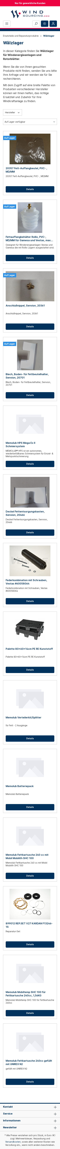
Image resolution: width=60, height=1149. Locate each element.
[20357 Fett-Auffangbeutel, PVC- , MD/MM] (30, 149)
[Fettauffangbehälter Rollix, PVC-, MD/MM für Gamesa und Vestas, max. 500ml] (30, 217)
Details (30, 189)
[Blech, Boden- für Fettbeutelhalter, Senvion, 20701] (30, 355)
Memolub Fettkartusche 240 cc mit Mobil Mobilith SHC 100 (27, 856)
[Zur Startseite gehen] (30, 14)
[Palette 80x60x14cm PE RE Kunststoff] (30, 629)
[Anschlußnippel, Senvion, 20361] (30, 286)
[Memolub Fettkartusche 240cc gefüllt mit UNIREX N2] (30, 1041)
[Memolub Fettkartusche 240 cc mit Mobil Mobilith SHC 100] (30, 835)
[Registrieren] (44, 24)
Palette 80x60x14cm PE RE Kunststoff (29, 648)
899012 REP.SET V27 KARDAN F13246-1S (29, 925)
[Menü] (6, 24)
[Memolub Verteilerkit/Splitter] (30, 698)
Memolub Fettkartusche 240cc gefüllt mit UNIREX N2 (29, 1062)
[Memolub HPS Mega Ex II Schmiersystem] (30, 423)
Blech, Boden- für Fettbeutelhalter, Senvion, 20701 (27, 376)
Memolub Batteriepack (20, 786)
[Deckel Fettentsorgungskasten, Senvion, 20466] (30, 492)
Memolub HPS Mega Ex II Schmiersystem (20, 444)
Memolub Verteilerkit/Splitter (23, 717)
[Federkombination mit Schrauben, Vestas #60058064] (30, 561)
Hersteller (10, 112)
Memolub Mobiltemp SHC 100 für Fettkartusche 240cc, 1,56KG (26, 994)
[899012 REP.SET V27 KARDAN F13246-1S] (30, 904)
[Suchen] (36, 24)
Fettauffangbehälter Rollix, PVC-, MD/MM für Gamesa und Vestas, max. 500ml (28, 238)
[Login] (53, 24)
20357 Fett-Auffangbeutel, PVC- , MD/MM (26, 170)
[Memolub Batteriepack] (30, 766)
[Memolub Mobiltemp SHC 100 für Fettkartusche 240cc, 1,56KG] (30, 972)
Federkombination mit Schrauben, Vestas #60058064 (26, 582)
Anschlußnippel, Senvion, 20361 (25, 305)
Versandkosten (13, 1141)
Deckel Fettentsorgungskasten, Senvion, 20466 (25, 513)
